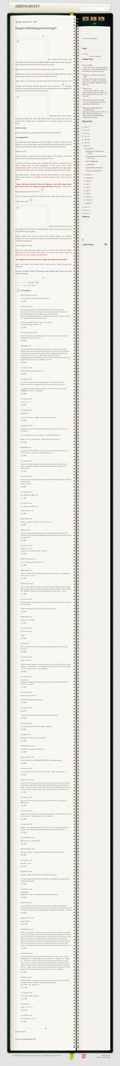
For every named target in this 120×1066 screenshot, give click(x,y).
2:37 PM (23, 702)
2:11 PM (23, 420)
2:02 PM (23, 341)
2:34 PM (23, 687)
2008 (85, 146)
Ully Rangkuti (25, 929)
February (88, 200)
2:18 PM (23, 525)
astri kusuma (25, 368)
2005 (85, 213)
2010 (85, 139)
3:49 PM (23, 774)
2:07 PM (23, 393)
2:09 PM (23, 405)
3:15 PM (23, 752)
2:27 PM (23, 638)
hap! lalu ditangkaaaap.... (92, 161)
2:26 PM (23, 623)
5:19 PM (23, 897)
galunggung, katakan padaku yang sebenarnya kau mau (92, 109)
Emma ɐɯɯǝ (24, 519)
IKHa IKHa (24, 346)
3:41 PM (23, 763)
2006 (85, 210)
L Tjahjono (24, 734)
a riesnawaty (25, 379)
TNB (59, 1055)
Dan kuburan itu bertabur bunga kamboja (94, 152)
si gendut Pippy (90, 164)
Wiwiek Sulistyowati (27, 295)
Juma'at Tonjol (25, 918)
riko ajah (23, 1004)
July (87, 184)
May (87, 190)
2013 (85, 130)
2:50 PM (23, 729)
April (87, 193)
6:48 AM (23, 913)
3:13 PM (23, 741)
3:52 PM (23, 792)
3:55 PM (23, 805)
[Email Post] (36, 282)
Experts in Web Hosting (103, 1057)
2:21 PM (23, 565)
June (87, 187)
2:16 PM (23, 487)
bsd (24, 285)
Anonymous (24, 977)
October (88, 175)
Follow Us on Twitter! (86, 18)
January (88, 203)
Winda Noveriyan (26, 559)
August (88, 181)
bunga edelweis (25, 757)
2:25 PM (23, 611)
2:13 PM (23, 456)
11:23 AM (24, 987)
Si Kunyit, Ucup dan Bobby (93, 171)
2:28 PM (23, 652)
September (89, 178)
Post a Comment (20, 1031)
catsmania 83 (25, 306)
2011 (85, 136)
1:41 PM (23, 948)
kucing (29, 285)
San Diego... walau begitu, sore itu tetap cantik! (94, 76)
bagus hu (23, 530)
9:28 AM (23, 1021)
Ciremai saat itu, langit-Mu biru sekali (93, 100)
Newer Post (19, 1039)
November (89, 148)
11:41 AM (24, 999)
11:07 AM (24, 924)
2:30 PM (23, 671)
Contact (94, 23)
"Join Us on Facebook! (93, 18)
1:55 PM (23, 301)
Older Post (32, 1039)
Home (26, 1039)
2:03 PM (23, 362)
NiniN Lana (24, 902)
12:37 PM (24, 1010)
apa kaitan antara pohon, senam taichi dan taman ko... (96, 157)
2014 (85, 127)
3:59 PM (23, 832)
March (88, 197)
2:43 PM (23, 718)
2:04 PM (23, 374)
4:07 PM (23, 855)
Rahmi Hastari (25, 583)
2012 (85, 133)
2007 (85, 207)
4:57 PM (23, 884)
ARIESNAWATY (27, 6)
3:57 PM (23, 819)
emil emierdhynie (26, 746)
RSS (101, 18)
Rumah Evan (25, 871)
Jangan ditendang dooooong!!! (94, 167)
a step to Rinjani (87, 65)
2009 (85, 142)
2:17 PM (23, 498)
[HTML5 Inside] (84, 1056)
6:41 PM (23, 972)
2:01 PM (23, 327)
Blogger (98, 56)
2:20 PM (23, 540)
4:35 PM (23, 866)
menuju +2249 (87, 88)
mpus (34, 285)
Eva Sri (23, 643)
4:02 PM (23, 844)
